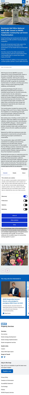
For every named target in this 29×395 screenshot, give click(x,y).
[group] (13, 298)
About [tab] (23, 173)
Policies (3, 389)
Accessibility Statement (7, 383)
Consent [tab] (5, 173)
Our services (4, 334)
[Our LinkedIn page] (2, 357)
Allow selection (14, 220)
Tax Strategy (4, 386)
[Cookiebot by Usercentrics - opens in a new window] (21, 169)
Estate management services (8, 342)
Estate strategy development (8, 337)
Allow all (14, 215)
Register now (7, 371)
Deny (14, 224)
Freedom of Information (7, 380)
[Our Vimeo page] (4, 357)
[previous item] (7, 270)
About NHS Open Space (7, 351)
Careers (3, 349)
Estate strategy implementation (9, 339)
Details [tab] (14, 173)
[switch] (25, 201)
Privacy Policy (4, 377)
